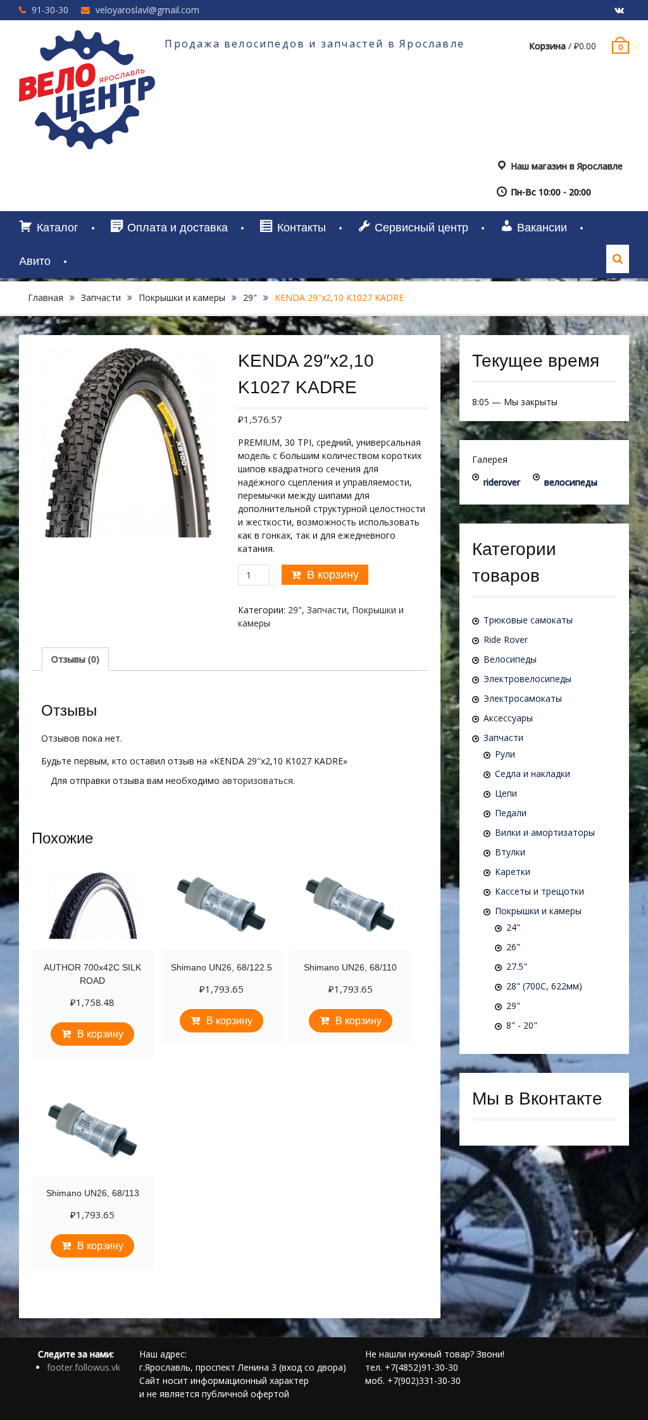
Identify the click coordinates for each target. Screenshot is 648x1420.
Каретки (512, 872)
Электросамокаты (522, 698)
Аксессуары (508, 718)
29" (250, 297)
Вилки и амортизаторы (545, 832)
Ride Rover (505, 639)
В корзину (333, 574)
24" (513, 927)
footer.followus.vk (83, 1367)
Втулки (510, 852)
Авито (35, 261)
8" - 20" (521, 1025)
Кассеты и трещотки (539, 891)
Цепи (506, 793)
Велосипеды (510, 659)
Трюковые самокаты (528, 620)
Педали (510, 813)
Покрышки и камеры (182, 297)
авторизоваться (257, 780)
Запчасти (101, 297)
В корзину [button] (100, 1034)
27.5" (516, 966)
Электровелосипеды (527, 679)
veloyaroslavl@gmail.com (147, 10)
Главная (45, 297)
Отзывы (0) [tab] (75, 659)
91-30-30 (50, 10)
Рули (505, 754)
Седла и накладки (532, 774)
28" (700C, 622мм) (544, 986)
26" (513, 947)
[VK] (619, 10)
